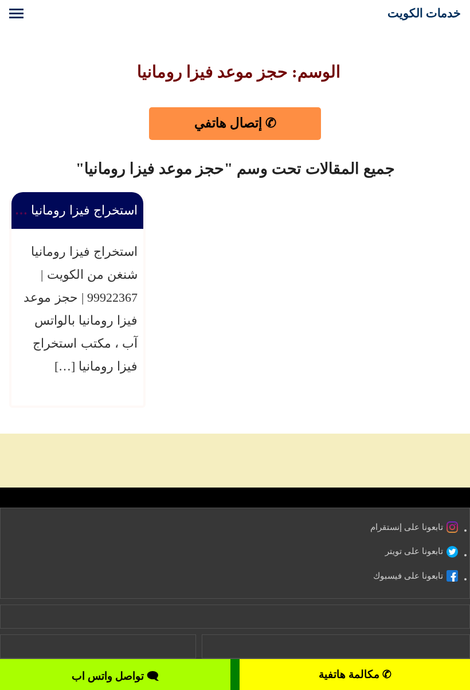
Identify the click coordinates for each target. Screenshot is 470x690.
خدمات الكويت (424, 13)
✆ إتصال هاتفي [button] (235, 123)
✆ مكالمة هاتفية (355, 674)
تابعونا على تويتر (414, 551)
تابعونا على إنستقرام (406, 527)
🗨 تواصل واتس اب (115, 676)
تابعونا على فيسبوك (408, 575)
